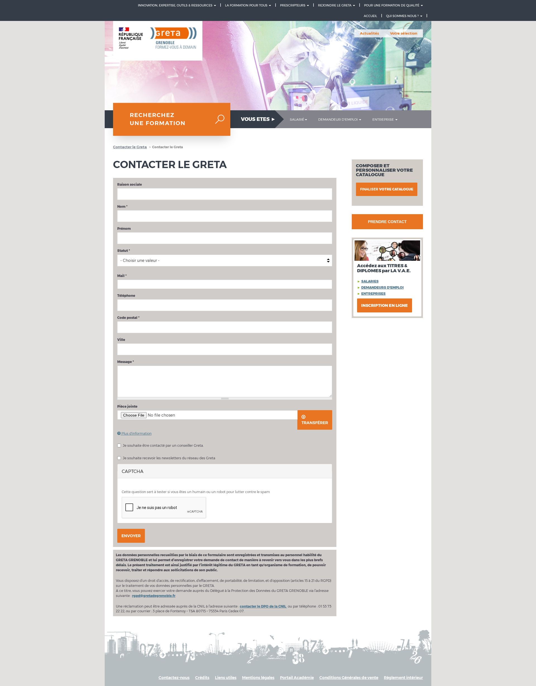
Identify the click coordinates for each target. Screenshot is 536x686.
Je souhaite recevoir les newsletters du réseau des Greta (169, 458)
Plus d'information (136, 433)
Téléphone (126, 295)
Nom (122, 206)
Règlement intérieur (403, 677)
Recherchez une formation (158, 119)
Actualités (369, 33)
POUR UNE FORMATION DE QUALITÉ (392, 5)
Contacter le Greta (130, 147)
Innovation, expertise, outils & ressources (175, 5)
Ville (121, 340)
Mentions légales (258, 677)
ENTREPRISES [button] (373, 293)
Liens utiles (225, 677)
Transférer (315, 422)
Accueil (370, 16)
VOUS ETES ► (258, 119)
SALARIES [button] (370, 281)
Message (125, 362)
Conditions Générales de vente (348, 677)
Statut (123, 250)
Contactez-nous (174, 677)
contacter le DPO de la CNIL (263, 606)
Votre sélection (403, 33)
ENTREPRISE (383, 119)
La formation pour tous (246, 5)
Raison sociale (129, 184)
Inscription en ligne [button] (384, 305)
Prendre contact (387, 221)
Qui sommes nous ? (403, 16)
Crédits (202, 677)
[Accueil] (157, 41)
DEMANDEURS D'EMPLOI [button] (382, 287)
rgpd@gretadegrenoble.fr (153, 596)
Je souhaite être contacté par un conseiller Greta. (163, 445)
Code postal (128, 317)
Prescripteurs (293, 5)
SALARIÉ (297, 119)
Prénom (124, 228)
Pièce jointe (127, 406)
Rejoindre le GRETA (335, 5)
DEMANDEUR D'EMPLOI (338, 119)
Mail (122, 276)
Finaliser (386, 189)
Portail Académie (297, 677)
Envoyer (131, 535)
